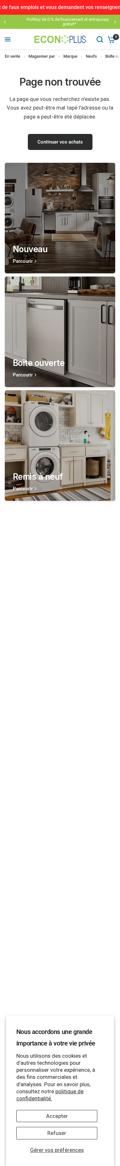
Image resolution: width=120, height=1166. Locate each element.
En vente (12, 56)
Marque (70, 56)
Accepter (57, 1116)
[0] (110, 39)
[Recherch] (99, 39)
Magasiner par (41, 56)
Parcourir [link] (23, 261)
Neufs (91, 56)
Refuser (56, 1133)
